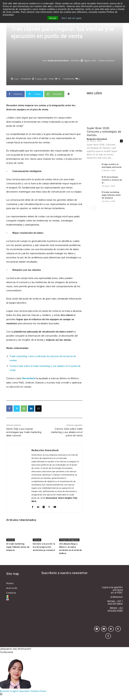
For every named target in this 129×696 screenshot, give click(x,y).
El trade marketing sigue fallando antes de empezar (17, 547)
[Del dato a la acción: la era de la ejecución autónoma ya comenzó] (44, 533)
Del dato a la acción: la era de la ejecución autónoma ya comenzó (44, 547)
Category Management (69, 540)
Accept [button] (52, 18)
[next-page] (94, 208)
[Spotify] (43, 506)
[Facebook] (9, 408)
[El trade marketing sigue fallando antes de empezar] (18, 533)
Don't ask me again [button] (72, 18)
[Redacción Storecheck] (26, 60)
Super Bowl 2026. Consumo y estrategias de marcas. (104, 132)
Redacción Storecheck (58, 60)
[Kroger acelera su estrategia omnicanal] (93, 167)
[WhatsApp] (24, 408)
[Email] (38, 408)
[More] (68, 94)
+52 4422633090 (115, 609)
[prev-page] (89, 208)
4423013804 (115, 603)
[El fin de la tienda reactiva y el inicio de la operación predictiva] (93, 180)
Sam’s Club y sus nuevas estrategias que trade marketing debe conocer (23, 432)
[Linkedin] (31, 408)
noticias (10, 540)
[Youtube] (55, 506)
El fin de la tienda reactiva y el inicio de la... (112, 180)
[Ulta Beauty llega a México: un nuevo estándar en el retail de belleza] (70, 533)
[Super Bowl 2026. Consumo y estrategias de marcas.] (105, 111)
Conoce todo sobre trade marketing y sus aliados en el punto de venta (66, 432)
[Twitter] (17, 408)
